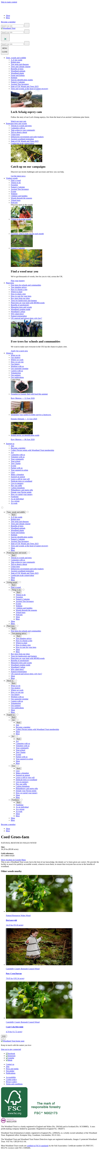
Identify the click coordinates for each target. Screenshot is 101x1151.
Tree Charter (16, 463)
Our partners (16, 375)
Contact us (10, 1064)
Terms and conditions (14, 1084)
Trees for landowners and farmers (24, 300)
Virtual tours (15, 200)
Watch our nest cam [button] (18, 121)
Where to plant (16, 292)
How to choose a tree (19, 289)
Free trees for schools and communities (26, 285)
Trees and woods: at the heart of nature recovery (29, 89)
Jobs (7, 1066)
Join (12, 446)
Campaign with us (18, 128)
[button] (16, 512)
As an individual (17, 499)
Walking (14, 194)
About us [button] (9, 353)
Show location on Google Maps (13, 860)
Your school (15, 461)
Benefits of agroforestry (20, 305)
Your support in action (19, 470)
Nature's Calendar (18, 82)
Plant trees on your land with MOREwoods (28, 303)
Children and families (19, 196)
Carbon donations (18, 488)
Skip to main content (9, 2)
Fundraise (14, 497)
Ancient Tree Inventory (20, 84)
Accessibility (11, 1077)
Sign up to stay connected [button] (11, 1049)
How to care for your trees (21, 296)
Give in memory (17, 483)
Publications (10, 1073)
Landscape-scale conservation (22, 143)
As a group (15, 501)
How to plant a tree (18, 294)
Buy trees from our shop (20, 298)
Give (13, 472)
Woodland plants (17, 73)
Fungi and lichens (18, 75)
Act (12, 452)
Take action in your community (23, 130)
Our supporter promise (19, 368)
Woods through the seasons (21, 198)
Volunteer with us (18, 457)
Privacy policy (11, 1082)
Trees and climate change (20, 67)
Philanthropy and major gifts (22, 490)
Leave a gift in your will (20, 479)
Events (13, 191)
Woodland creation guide (20, 309)
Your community (17, 459)
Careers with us (17, 371)
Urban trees (15, 134)
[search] (26, 25)
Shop (8, 15)
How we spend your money (22, 494)
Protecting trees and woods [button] (16, 123)
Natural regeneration (19, 316)
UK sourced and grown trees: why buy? (26, 318)
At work (14, 503)
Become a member (18, 448)
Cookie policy (11, 1079)
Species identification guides (22, 80)
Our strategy (15, 357)
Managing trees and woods (21, 307)
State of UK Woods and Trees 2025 (25, 86)
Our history (15, 364)
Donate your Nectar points (21, 492)
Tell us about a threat (19, 132)
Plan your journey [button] (18, 281)
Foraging (14, 185)
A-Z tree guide (16, 60)
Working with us (17, 366)
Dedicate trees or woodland (21, 481)
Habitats (14, 78)
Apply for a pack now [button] (19, 351)
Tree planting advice (19, 287)
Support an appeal (18, 477)
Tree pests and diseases (20, 64)
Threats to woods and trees (21, 126)
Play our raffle (16, 486)
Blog (8, 18)
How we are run (17, 362)
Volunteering (16, 373)
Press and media (12, 1069)
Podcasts (14, 202)
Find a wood (16, 180)
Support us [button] (10, 444)
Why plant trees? (17, 314)
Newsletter (10, 1071)
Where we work (17, 360)
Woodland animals (18, 71)
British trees (15, 62)
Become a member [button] (8, 22)
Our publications (17, 377)
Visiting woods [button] (12, 178)
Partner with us (17, 468)
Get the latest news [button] (18, 176)
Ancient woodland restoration (22, 139)
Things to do (16, 183)
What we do (15, 355)
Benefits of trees (17, 69)
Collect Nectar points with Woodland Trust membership (32, 450)
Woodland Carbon (18, 312)
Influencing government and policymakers (27, 137)
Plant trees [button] (10, 283)
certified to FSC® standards (37, 1146)
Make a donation (17, 474)
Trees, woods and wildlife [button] (16, 58)
